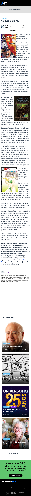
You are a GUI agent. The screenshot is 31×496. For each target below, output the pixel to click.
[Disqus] (15, 290)
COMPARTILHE (12, 30)
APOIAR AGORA (15, 475)
